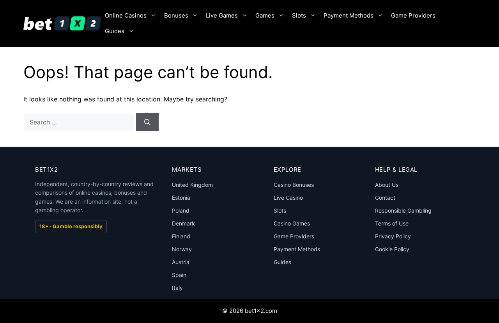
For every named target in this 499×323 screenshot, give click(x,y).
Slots (299, 15)
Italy (177, 287)
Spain (179, 275)
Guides (114, 31)
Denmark (183, 223)
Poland (180, 210)
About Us (386, 184)
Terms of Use (392, 223)
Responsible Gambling (403, 210)
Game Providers (413, 15)
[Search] (147, 122)
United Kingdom (192, 184)
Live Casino (288, 197)
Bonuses (176, 15)
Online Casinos (126, 15)
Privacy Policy (393, 236)
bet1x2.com (261, 310)
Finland (181, 236)
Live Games (222, 15)
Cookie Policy (392, 249)
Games (264, 15)
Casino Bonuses (294, 184)
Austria (180, 262)
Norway (182, 249)
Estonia (181, 197)
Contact (385, 197)
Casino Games (292, 223)
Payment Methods (348, 15)
